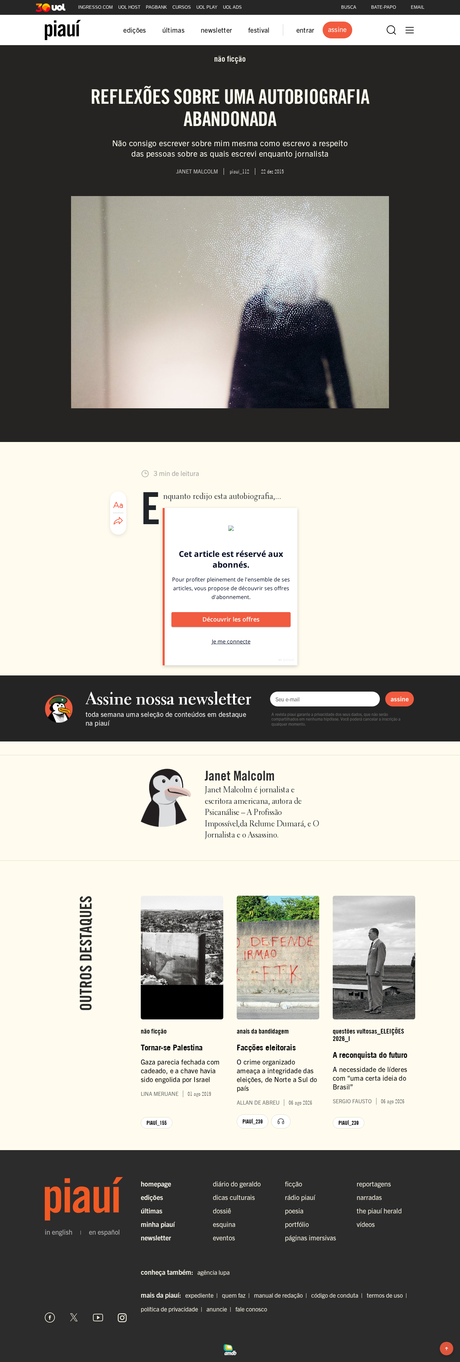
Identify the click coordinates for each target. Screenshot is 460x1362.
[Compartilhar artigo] (118, 521)
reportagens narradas (374, 1190)
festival (259, 30)
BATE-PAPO (383, 7)
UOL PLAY (207, 7)
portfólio (297, 1224)
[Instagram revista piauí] (122, 1317)
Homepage (156, 1183)
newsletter (216, 30)
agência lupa (213, 1272)
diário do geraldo (237, 1183)
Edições (152, 1197)
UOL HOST (129, 7)
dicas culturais (234, 1197)
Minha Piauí (158, 1224)
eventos (224, 1237)
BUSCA (348, 7)
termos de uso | (388, 1295)
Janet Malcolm (240, 775)
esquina (224, 1224)
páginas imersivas (310, 1237)
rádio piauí (300, 1197)
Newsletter (156, 1237)
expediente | (203, 1295)
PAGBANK (156, 7)
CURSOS (181, 7)
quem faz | (237, 1295)
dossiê (222, 1210)
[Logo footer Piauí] (86, 1199)
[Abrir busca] (391, 30)
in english (58, 1232)
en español (104, 1232)
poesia (294, 1210)
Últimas (151, 1210)
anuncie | (220, 1309)
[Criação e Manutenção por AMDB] (230, 1348)
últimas (173, 30)
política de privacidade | (173, 1309)
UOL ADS (232, 7)
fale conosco (251, 1309)
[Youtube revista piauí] (98, 1317)
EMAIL (417, 7)
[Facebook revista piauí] (50, 1317)
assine (400, 699)
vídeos (366, 1224)
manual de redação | (282, 1295)
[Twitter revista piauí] (74, 1317)
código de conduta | (338, 1295)
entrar (305, 30)
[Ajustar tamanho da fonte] (118, 505)
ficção (293, 1183)
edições (134, 30)
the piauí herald (379, 1210)
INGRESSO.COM (95, 7)
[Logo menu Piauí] (63, 30)
